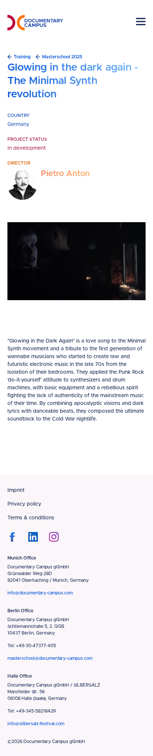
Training (22, 57)
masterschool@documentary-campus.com (49, 658)
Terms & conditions (30, 517)
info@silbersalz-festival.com (35, 723)
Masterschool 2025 (62, 57)
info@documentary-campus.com (40, 593)
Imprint (16, 490)
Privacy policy (24, 504)
